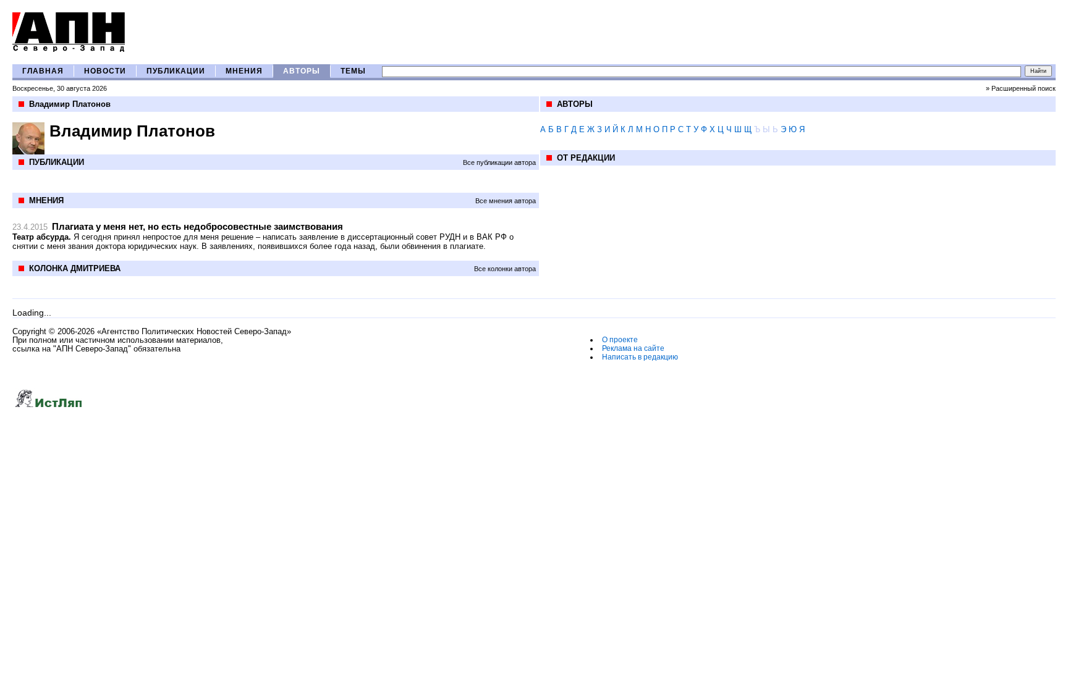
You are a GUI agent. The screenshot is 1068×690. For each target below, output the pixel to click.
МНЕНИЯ (244, 71)
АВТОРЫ (301, 71)
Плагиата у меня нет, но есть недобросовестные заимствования (197, 226)
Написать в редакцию (640, 357)
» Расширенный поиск (1021, 88)
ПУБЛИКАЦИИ (175, 71)
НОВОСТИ (105, 71)
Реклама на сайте (633, 348)
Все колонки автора (505, 268)
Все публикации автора (499, 162)
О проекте (620, 339)
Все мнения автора (505, 200)
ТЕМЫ (353, 71)
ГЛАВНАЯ (43, 71)
